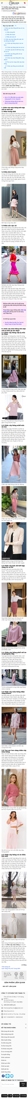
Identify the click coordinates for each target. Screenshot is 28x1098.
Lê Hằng (23, 965)
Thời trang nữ (6, 966)
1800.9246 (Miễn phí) (9, 1005)
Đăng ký (23, 1084)
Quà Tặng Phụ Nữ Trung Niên (11, 968)
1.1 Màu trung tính (10, 32)
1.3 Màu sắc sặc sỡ (10, 37)
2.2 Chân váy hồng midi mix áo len (14, 47)
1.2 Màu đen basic (10, 34)
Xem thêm (19, 1002)
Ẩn (15, 25)
